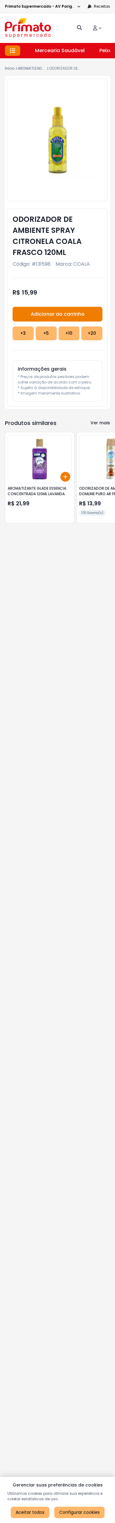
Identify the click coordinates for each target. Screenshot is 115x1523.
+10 (68, 333)
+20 (92, 333)
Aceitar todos (30, 1512)
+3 (23, 333)
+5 (46, 333)
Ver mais (100, 423)
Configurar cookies (79, 1512)
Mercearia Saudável (60, 50)
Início (10, 68)
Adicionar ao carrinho (58, 314)
